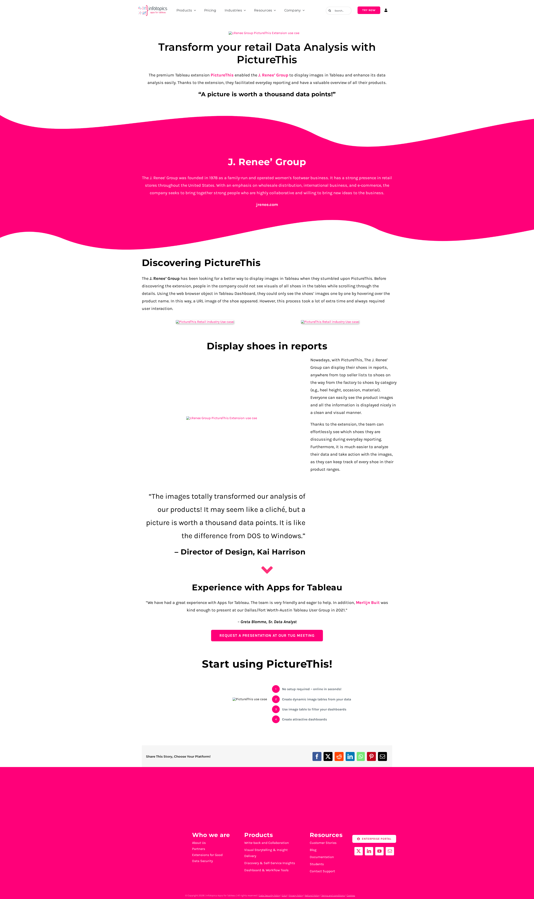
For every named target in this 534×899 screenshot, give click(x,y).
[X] (328, 756)
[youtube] (379, 851)
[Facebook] (316, 756)
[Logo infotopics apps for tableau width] (152, 6)
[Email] (382, 756)
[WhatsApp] (361, 756)
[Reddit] (339, 756)
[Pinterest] (371, 756)
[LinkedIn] (350, 756)
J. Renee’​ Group (272, 75)
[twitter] (358, 851)
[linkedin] (369, 851)
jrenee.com (267, 204)
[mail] (390, 851)
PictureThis (222, 75)
